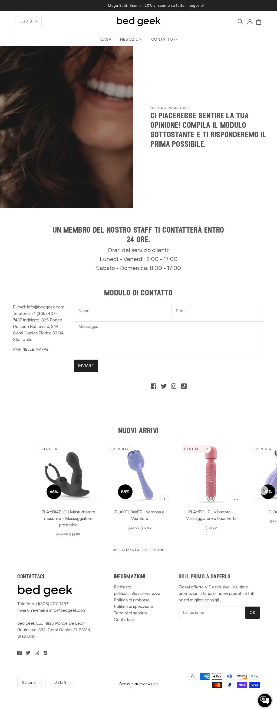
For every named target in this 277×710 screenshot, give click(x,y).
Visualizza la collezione (138, 551)
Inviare (86, 365)
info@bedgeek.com (68, 610)
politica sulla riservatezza (137, 594)
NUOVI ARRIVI (138, 431)
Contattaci (124, 620)
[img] (240, 21)
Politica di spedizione (133, 607)
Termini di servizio (130, 613)
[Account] (250, 21)
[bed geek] (139, 21)
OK (252, 612)
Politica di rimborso (132, 600)
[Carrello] (259, 22)
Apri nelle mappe (31, 350)
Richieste (122, 587)
